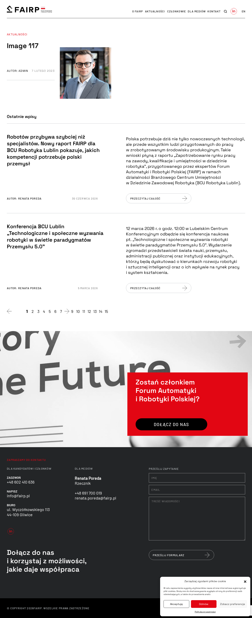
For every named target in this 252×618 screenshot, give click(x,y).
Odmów (203, 604)
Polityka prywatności (205, 611)
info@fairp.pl (18, 495)
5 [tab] (50, 311)
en (243, 11)
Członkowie (176, 11)
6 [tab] (55, 311)
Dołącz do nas (171, 424)
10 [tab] (78, 311)
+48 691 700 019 (88, 492)
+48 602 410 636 (20, 481)
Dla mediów (197, 11)
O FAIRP (137, 11)
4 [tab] (44, 311)
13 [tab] (95, 311)
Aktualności (155, 11)
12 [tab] (89, 311)
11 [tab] (83, 311)
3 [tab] (38, 311)
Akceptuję (176, 604)
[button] (245, 581)
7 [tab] (61, 311)
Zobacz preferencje (232, 604)
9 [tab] (72, 311)
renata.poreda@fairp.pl (95, 497)
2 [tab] (33, 311)
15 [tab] (106, 311)
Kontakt (214, 11)
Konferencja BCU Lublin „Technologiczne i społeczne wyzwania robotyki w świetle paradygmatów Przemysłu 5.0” (55, 236)
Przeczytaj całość (145, 198)
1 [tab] (27, 311)
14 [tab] (100, 311)
